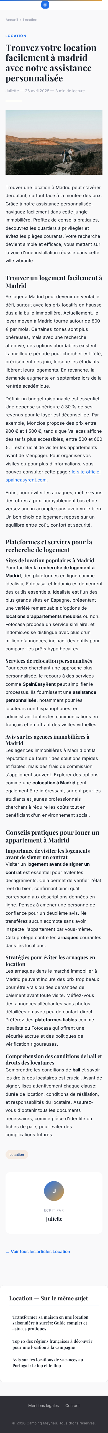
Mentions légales (43, 1405)
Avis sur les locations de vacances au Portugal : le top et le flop (47, 1362)
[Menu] (62, 5)
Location (30, 19)
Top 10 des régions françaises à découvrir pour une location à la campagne (52, 1344)
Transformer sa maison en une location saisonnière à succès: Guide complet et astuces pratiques (50, 1323)
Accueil (12, 19)
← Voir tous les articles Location (38, 1251)
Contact (72, 1405)
